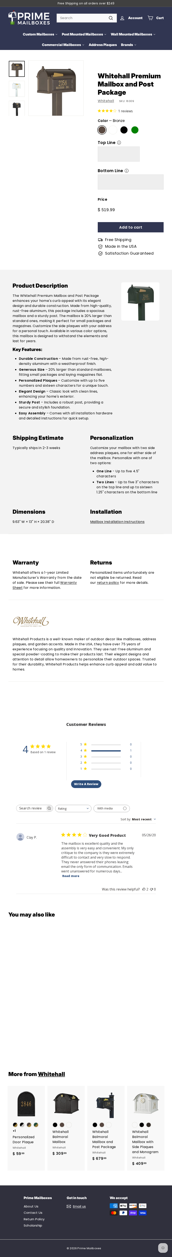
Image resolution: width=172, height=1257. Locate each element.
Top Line (106, 142)
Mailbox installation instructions (117, 521)
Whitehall (106, 100)
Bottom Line (110, 171)
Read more (70, 876)
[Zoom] (56, 88)
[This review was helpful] (143, 889)
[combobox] (87, 18)
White (113, 130)
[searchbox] (30, 808)
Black (124, 130)
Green (135, 130)
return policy (108, 582)
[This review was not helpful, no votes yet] (151, 889)
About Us (31, 1206)
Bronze (102, 130)
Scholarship (33, 1225)
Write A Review (86, 784)
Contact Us (33, 1212)
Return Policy (34, 1219)
